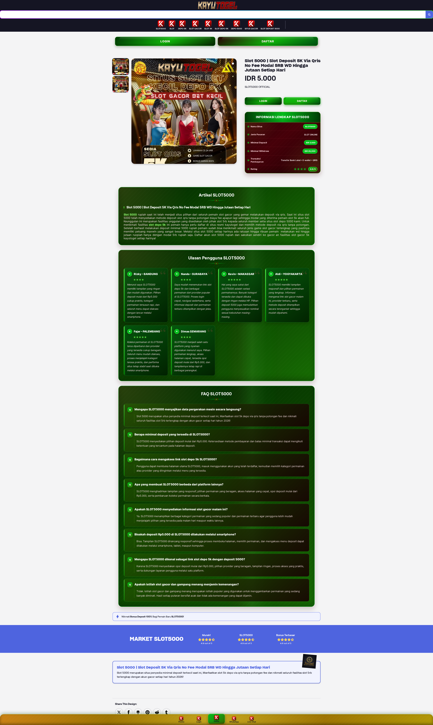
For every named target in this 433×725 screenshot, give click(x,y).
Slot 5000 (130, 214)
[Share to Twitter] (119, 712)
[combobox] (213, 14)
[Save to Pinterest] (147, 712)
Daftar (268, 41)
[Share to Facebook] (128, 712)
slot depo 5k (157, 224)
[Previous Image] (134, 111)
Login (165, 41)
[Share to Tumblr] (166, 712)
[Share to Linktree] (138, 712)
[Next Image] (234, 111)
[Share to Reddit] (157, 712)
